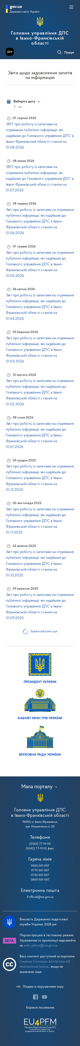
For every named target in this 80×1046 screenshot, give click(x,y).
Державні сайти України (24, 11)
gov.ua (16, 7)
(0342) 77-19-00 (40, 843)
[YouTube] (44, 996)
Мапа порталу (37, 787)
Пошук (69, 53)
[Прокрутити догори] (73, 1025)
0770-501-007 (40, 870)
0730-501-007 (40, 875)
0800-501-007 (40, 879)
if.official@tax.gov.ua (40, 897)
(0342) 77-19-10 (36, 848)
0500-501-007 (40, 865)
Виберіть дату (24, 101)
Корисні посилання (40, 1007)
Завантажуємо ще (43, 631)
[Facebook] (35, 996)
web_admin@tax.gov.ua (40, 945)
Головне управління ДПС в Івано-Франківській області (40, 38)
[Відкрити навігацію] (71, 7)
